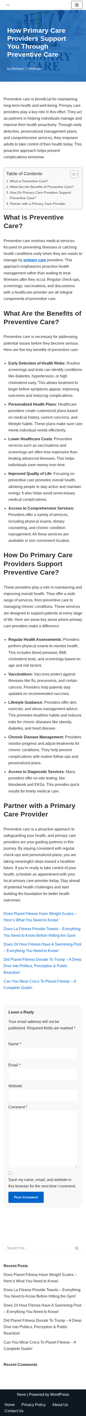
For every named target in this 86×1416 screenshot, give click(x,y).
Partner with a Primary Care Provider (37, 204)
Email (14, 1065)
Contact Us (14, 1411)
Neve (21, 1395)
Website (15, 1086)
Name (14, 1044)
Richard (17, 68)
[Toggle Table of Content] (72, 174)
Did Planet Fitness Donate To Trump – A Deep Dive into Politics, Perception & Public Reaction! (42, 965)
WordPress (59, 1395)
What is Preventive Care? (29, 181)
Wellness (35, 68)
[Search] (77, 1248)
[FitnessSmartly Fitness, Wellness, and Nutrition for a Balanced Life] (7, 5)
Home (10, 1405)
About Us (60, 1405)
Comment (17, 1107)
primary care (34, 260)
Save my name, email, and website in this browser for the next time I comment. (42, 1183)
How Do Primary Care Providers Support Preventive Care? (40, 195)
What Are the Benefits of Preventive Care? (42, 187)
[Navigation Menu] (76, 5)
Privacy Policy (34, 1405)
